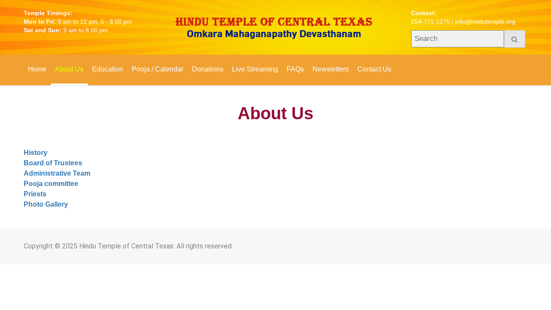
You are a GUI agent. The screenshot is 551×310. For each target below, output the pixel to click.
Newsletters (331, 69)
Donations (207, 69)
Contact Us (374, 69)
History (35, 152)
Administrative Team (57, 173)
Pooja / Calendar (157, 69)
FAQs (295, 69)
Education (107, 69)
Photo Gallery (46, 204)
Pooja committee (51, 183)
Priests (35, 194)
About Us (69, 69)
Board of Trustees (53, 163)
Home (37, 69)
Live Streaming (255, 69)
